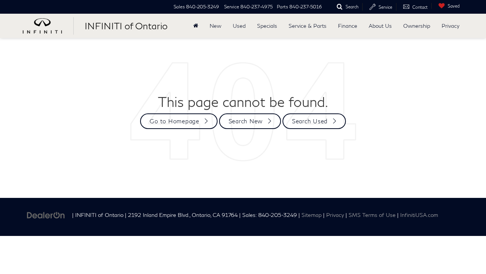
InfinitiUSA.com (419, 215)
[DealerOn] (46, 214)
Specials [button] (267, 25)
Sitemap (311, 215)
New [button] (215, 25)
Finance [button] (347, 25)
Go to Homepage (174, 121)
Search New (246, 121)
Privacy (450, 25)
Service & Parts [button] (308, 25)
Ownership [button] (416, 25)
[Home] (196, 26)
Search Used (310, 121)
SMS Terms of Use (372, 215)
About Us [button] (380, 25)
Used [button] (239, 25)
